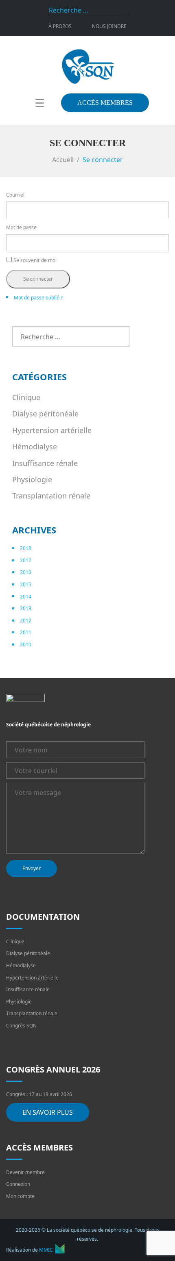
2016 (25, 572)
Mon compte (20, 1196)
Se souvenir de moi (35, 260)
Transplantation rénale (51, 495)
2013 (25, 608)
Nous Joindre (109, 26)
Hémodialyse (34, 446)
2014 (25, 596)
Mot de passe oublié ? (38, 297)
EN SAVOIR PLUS (47, 1112)
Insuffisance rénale (45, 463)
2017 (25, 560)
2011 (25, 632)
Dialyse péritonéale (45, 413)
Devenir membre (25, 1172)
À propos (60, 26)
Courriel (15, 194)
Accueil (63, 159)
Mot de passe (21, 227)
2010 (25, 644)
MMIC (46, 1249)
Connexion (18, 1184)
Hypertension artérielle (52, 430)
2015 (25, 584)
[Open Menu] (39, 103)
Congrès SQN (21, 1025)
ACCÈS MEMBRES (105, 102)
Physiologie (32, 479)
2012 (25, 620)
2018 (25, 548)
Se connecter (38, 278)
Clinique (26, 397)
